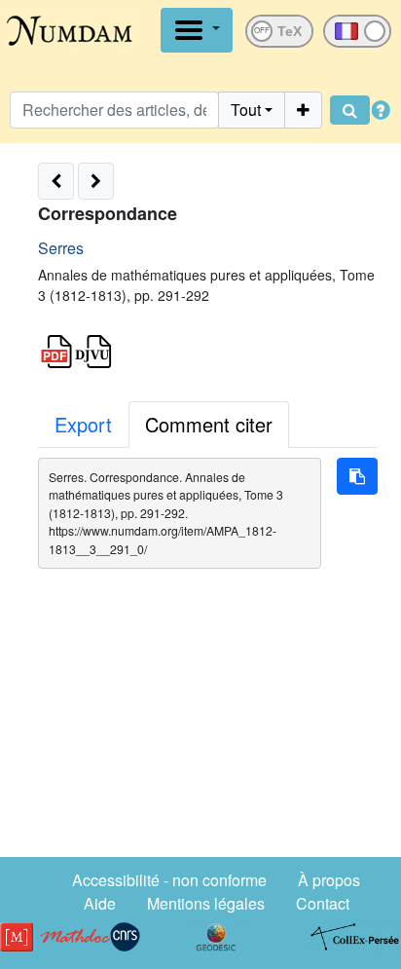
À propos (329, 880)
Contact (322, 903)
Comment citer (209, 424)
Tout (246, 109)
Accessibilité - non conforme (169, 880)
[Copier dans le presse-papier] (357, 476)
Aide (100, 903)
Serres (61, 248)
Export (83, 424)
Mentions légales (206, 903)
